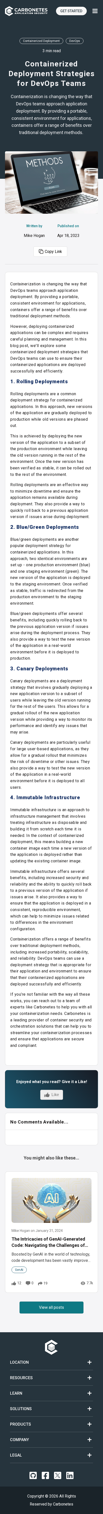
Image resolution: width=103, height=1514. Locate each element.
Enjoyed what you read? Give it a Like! (51, 1081)
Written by (34, 231)
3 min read (51, 50)
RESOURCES (21, 1377)
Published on (68, 231)
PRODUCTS (20, 1424)
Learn (16, 1393)
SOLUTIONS (21, 1408)
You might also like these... (51, 1157)
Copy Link (53, 251)
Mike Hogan (34, 235)
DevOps (74, 41)
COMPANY (19, 1439)
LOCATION (19, 1362)
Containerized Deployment (41, 41)
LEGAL (16, 1455)
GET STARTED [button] (71, 11)
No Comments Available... (39, 1122)
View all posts (51, 1307)
